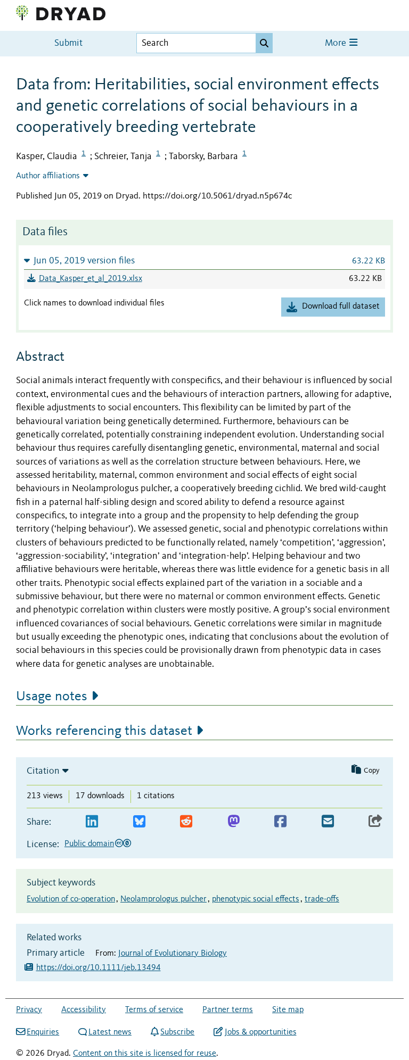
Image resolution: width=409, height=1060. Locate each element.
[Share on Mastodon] (233, 822)
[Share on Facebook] (280, 822)
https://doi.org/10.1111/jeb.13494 (98, 968)
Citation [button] (43, 771)
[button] (204, 260)
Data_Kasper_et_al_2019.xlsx (90, 279)
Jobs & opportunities (260, 1032)
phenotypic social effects (255, 899)
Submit (68, 43)
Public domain (89, 844)
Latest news (110, 1032)
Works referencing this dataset (104, 731)
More (336, 43)
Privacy (29, 1010)
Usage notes (51, 696)
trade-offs (322, 899)
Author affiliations (48, 176)
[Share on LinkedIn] (92, 822)
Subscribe (177, 1032)
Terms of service (154, 1010)
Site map (288, 1010)
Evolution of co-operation (71, 899)
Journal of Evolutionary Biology (172, 953)
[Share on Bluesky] (139, 822)
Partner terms (227, 1010)
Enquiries (43, 1032)
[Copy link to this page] (375, 822)
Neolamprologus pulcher (163, 899)
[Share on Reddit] (186, 822)
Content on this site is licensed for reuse (144, 1053)
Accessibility (83, 1010)
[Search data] (264, 43)
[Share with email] (328, 822)
